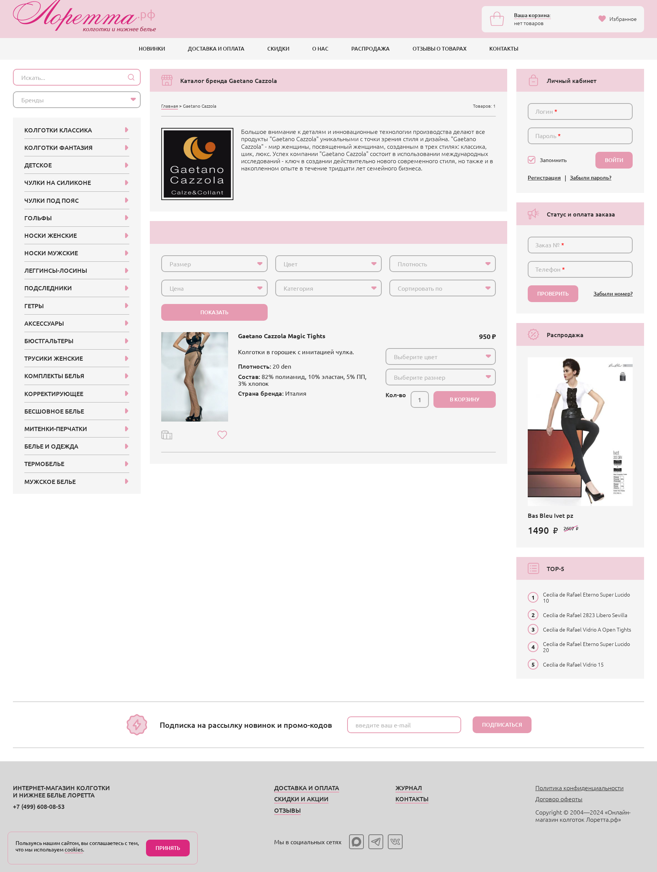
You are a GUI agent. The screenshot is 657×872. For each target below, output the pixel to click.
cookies (74, 849)
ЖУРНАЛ (408, 787)
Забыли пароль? (590, 178)
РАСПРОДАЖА (370, 48)
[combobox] (214, 263)
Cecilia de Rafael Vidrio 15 (573, 664)
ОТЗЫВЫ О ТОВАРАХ (440, 48)
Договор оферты (558, 798)
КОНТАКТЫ (503, 48)
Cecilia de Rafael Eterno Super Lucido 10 (586, 597)
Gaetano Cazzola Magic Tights (281, 336)
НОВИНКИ (152, 48)
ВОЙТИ (614, 160)
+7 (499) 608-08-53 (39, 806)
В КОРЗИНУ (464, 399)
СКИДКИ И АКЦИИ (301, 798)
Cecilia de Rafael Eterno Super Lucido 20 (586, 647)
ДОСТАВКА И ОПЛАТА (216, 48)
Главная (169, 106)
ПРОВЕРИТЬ (553, 293)
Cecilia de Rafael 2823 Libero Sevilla (585, 615)
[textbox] (207, 263)
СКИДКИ (278, 48)
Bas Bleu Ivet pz (550, 515)
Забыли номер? (613, 294)
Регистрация (544, 178)
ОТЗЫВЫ (287, 810)
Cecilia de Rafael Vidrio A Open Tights (587, 629)
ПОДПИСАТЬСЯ (502, 724)
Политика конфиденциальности (579, 787)
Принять (168, 847)
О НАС (320, 48)
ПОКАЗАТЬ (214, 312)
